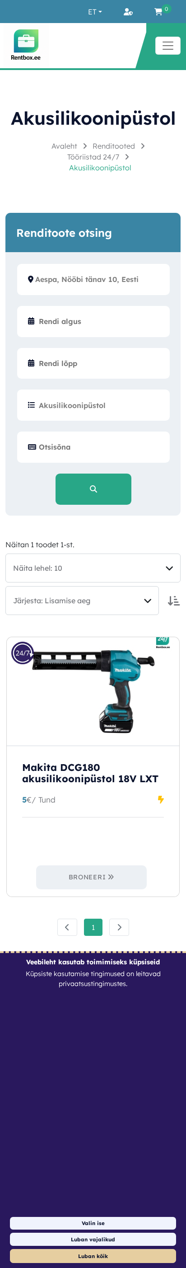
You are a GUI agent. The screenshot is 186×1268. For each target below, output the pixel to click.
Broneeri (87, 877)
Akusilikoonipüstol (100, 167)
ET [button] (92, 11)
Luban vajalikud (93, 1239)
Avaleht (65, 145)
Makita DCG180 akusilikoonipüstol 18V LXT (90, 773)
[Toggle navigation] (168, 46)
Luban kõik (93, 1256)
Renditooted (115, 145)
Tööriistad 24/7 (94, 156)
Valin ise (93, 1223)
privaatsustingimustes (92, 984)
